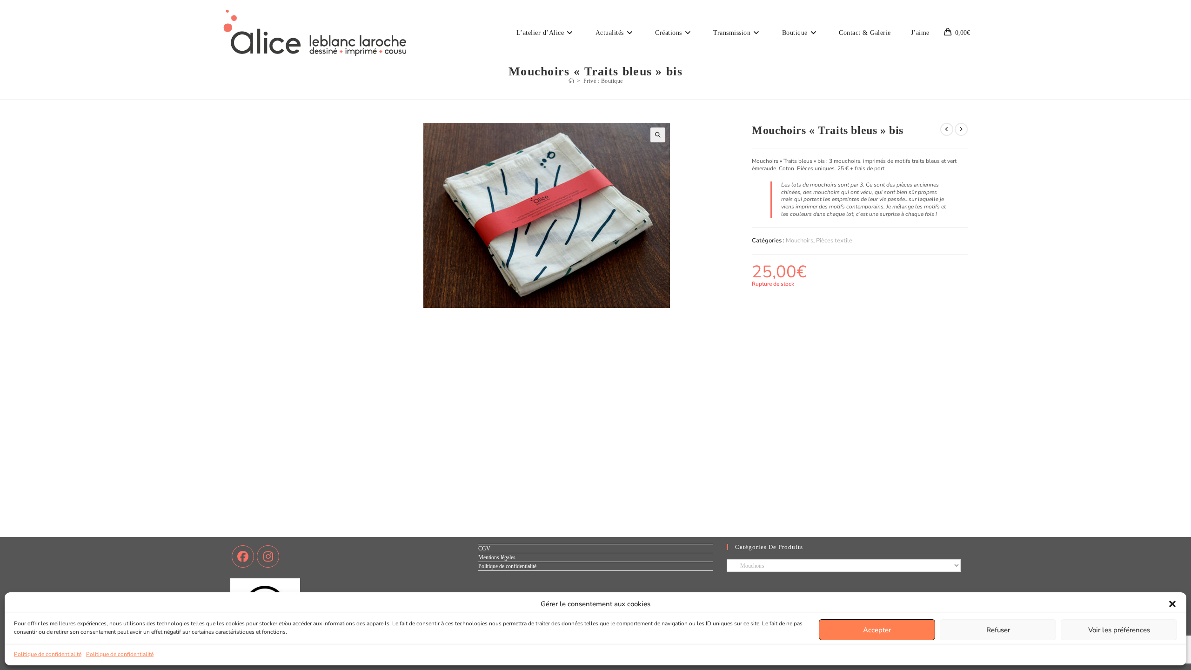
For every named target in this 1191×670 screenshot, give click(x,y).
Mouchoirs (799, 240)
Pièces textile (834, 240)
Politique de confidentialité (47, 654)
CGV (484, 548)
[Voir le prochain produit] (961, 129)
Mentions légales (496, 557)
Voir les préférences (1119, 630)
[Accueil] (572, 81)
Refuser (998, 630)
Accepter (877, 630)
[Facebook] (243, 556)
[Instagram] (268, 556)
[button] (1172, 604)
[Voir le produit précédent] (946, 129)
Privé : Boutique (603, 81)
